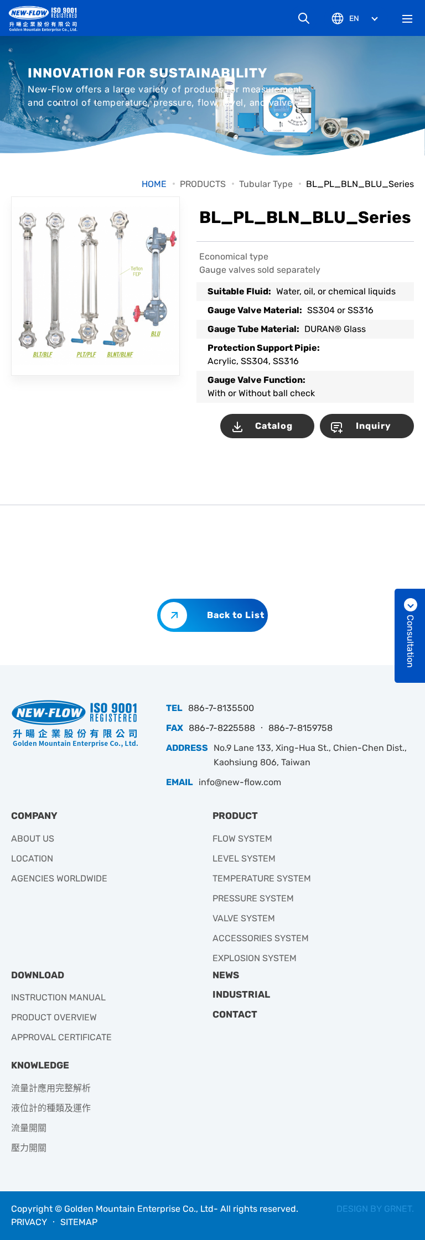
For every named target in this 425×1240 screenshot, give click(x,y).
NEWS (225, 974)
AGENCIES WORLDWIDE (59, 878)
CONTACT (234, 1014)
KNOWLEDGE (40, 1065)
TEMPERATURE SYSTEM (261, 878)
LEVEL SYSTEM (244, 858)
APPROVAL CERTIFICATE (61, 1037)
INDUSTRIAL (241, 994)
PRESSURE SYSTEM (253, 898)
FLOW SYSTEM (242, 838)
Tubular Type (266, 184)
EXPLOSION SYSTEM (254, 958)
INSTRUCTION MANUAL (58, 997)
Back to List (236, 615)
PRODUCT (235, 815)
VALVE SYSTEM (243, 918)
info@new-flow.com (240, 782)
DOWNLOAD (37, 974)
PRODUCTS (203, 184)
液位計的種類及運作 (51, 1108)
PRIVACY (29, 1222)
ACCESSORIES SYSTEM (260, 938)
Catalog (274, 426)
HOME (154, 184)
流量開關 (28, 1128)
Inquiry (373, 426)
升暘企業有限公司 (47, 18)
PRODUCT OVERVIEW (54, 1017)
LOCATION (32, 858)
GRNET (398, 1208)
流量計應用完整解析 (51, 1088)
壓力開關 (28, 1148)
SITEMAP (78, 1222)
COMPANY (34, 815)
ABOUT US (32, 838)
